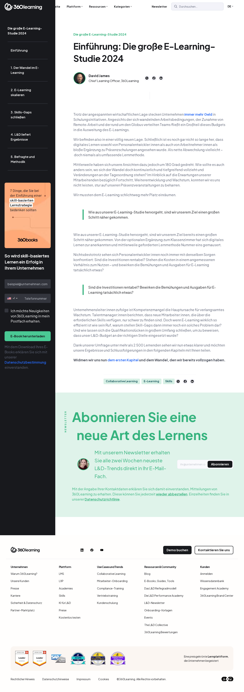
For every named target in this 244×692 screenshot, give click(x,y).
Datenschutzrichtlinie (102, 499)
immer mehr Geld (198, 114)
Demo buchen (177, 550)
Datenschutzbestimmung (25, 362)
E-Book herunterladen (27, 336)
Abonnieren (220, 464)
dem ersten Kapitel (123, 360)
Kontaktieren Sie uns (214, 550)
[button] (12, 298)
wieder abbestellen (171, 494)
